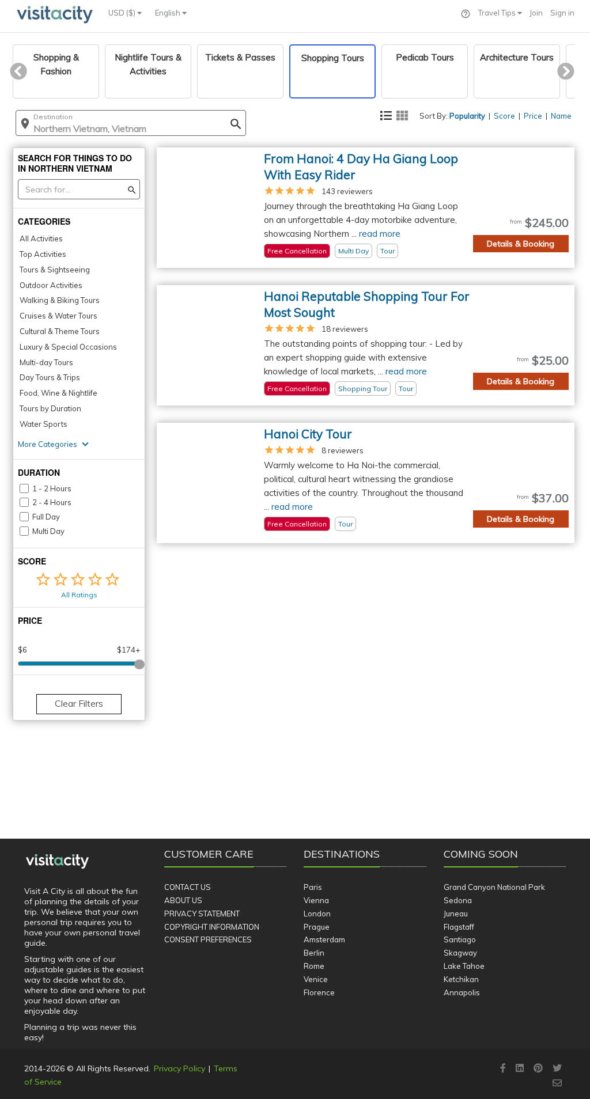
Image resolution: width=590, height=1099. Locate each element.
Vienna (316, 900)
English (168, 12)
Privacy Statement (202, 913)
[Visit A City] (57, 861)
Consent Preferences (208, 939)
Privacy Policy (179, 1068)
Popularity (467, 115)
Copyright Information (211, 926)
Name (561, 115)
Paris (313, 887)
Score (504, 115)
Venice (316, 979)
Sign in (562, 12)
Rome (314, 966)
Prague (317, 926)
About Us (183, 900)
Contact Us (187, 887)
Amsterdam (324, 939)
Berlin (314, 952)
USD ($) (122, 12)
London (317, 913)
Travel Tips (497, 12)
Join (536, 12)
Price (533, 115)
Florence (319, 992)
